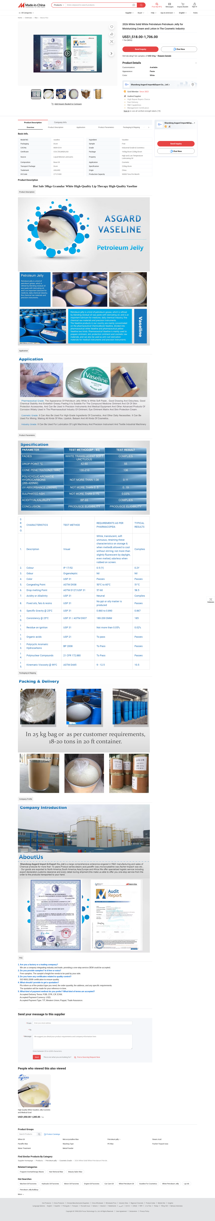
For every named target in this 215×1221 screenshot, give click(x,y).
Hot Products (46, 1203)
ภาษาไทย (148, 1206)
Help (152, 13)
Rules (195, 13)
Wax (36, 18)
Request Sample (164, 56)
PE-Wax (110, 1144)
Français (75, 1206)
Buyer (140, 13)
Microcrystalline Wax (71, 1139)
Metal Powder (68, 1148)
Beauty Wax (44, 18)
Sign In (126, 111)
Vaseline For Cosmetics (148, 1183)
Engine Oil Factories (91, 1183)
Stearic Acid (156, 1139)
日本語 (135, 1206)
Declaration (133, 1211)
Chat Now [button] (180, 49)
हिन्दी (141, 1206)
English (49, 1206)
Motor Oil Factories (71, 1183)
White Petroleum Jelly (170, 1183)
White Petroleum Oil (126, 1183)
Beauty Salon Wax (75, 1172)
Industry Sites (123, 1203)
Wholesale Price (111, 1203)
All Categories (26, 13)
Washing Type (68, 1144)
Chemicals (28, 18)
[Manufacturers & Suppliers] (31, 5)
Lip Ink (186, 1183)
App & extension (167, 13)
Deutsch (103, 1206)
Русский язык (85, 1206)
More (20, 1194)
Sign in (194, 6)
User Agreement (121, 1211)
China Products (59, 1203)
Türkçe (156, 1206)
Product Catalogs (53, 1134)
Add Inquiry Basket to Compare (68, 104)
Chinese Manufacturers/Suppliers (78, 1203)
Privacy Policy (144, 1211)
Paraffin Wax (23, 1144)
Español (57, 1206)
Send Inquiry (140, 49)
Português (66, 1206)
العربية (121, 1206)
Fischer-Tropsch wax (160, 1144)
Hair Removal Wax (56, 1172)
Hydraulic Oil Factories (50, 1183)
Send (37, 1057)
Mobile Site (161, 1203)
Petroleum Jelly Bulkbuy (29, 1189)
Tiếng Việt (164, 1206)
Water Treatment (24, 1148)
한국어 (127, 1206)
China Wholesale (97, 1203)
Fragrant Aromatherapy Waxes (32, 1172)
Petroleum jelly (113, 1139)
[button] (144, 127)
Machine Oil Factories (28, 1183)
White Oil (21, 1139)
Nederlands (112, 1206)
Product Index (150, 1203)
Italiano (95, 1206)
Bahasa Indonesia (176, 1206)
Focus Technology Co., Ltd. (91, 1211)
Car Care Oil (109, 1183)
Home (20, 18)
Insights (170, 1203)
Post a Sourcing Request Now (87, 1057)
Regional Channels (137, 1203)
